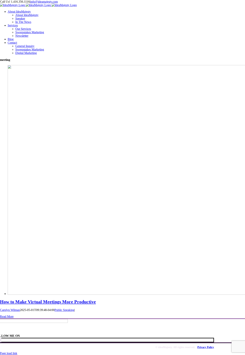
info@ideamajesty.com (44, 1)
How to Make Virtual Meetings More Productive (48, 301)
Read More (7, 316)
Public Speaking (64, 310)
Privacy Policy (205, 347)
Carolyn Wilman (10, 310)
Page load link (8, 353)
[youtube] (0, 340)
